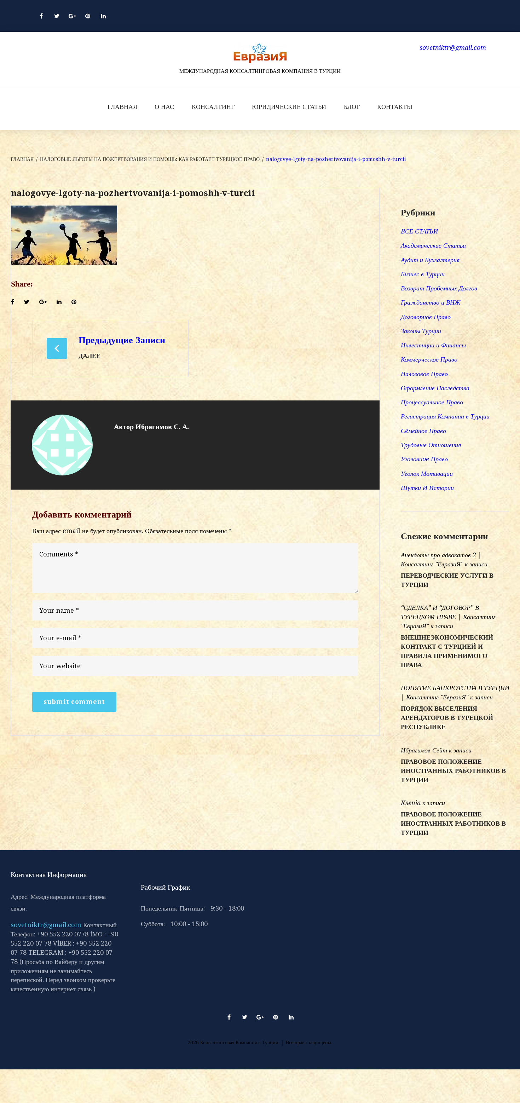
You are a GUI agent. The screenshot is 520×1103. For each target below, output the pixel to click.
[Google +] (72, 16)
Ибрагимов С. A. (162, 427)
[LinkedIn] (103, 16)
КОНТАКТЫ (394, 106)
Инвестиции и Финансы (433, 345)
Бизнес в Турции (423, 274)
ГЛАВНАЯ (122, 106)
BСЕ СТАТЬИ (419, 231)
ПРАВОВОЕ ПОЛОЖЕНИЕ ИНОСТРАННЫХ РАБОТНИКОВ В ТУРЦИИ (453, 771)
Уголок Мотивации (427, 473)
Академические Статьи (433, 245)
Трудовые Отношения (431, 445)
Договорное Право (426, 316)
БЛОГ (352, 106)
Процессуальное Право (432, 402)
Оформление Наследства (435, 388)
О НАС (164, 106)
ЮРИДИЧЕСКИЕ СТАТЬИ (289, 106)
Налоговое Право (424, 373)
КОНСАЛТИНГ (213, 106)
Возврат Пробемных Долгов (439, 288)
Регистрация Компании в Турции (445, 416)
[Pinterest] (88, 16)
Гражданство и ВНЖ (430, 302)
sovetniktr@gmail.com (46, 925)
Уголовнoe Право (424, 459)
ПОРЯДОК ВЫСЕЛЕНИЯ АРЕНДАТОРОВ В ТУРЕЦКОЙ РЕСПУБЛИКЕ (447, 717)
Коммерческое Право (429, 359)
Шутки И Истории (427, 487)
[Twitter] (57, 16)
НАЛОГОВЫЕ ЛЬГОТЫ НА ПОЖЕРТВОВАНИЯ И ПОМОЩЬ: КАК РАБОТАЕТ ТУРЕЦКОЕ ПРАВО (150, 159)
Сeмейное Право (423, 430)
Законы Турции (421, 331)
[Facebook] (41, 16)
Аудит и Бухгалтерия (430, 260)
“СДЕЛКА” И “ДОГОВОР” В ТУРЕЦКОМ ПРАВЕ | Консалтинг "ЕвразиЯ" (448, 617)
